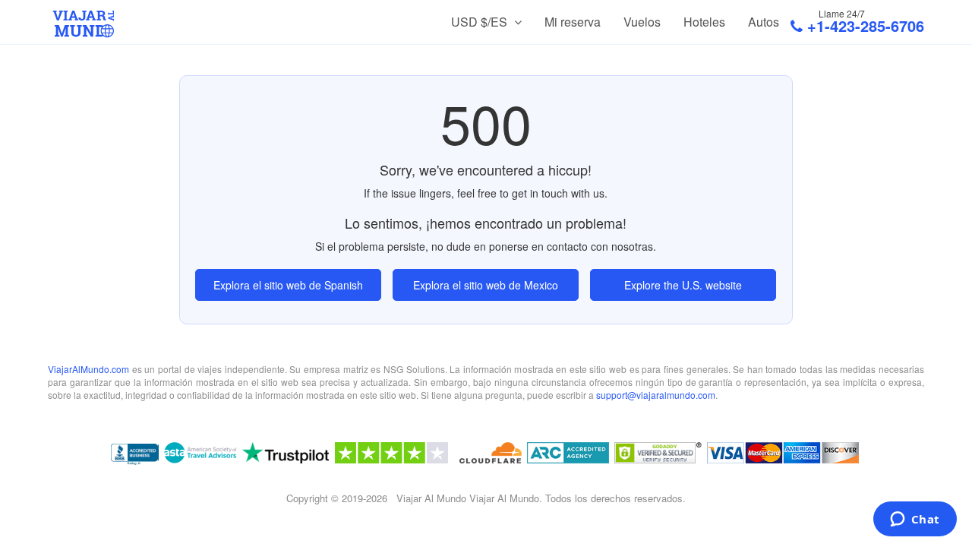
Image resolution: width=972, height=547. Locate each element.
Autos (763, 22)
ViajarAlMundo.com (88, 368)
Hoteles (704, 22)
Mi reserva (572, 22)
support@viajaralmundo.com (655, 394)
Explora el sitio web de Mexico (485, 284)
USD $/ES (480, 22)
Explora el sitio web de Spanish (288, 284)
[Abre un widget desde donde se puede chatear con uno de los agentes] (915, 520)
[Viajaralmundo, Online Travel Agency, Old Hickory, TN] (135, 455)
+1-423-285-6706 (865, 25)
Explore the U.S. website (683, 284)
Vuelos (642, 22)
